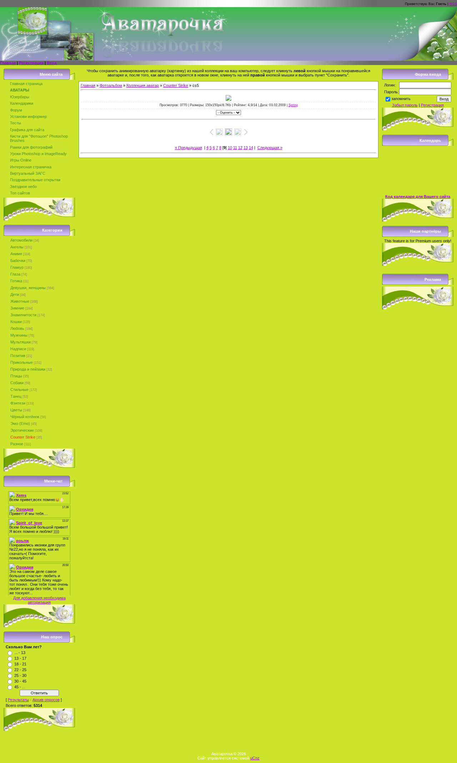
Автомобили (21, 240)
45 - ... (19, 687)
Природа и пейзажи (27, 369)
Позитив (17, 355)
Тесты (15, 123)
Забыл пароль (405, 105)
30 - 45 (20, 681)
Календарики (21, 103)
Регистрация (31, 63)
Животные (19, 301)
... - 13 (19, 652)
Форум (16, 110)
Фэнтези (17, 403)
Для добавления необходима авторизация (39, 600)
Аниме (16, 254)
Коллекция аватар (142, 85)
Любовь (17, 328)
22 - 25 (20, 670)
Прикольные (21, 362)
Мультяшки (20, 342)
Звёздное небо (23, 186)
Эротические (22, 430)
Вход (52, 63)
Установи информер (28, 116)
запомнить (401, 98)
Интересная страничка (30, 167)
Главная (8, 63)
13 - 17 (20, 658)
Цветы (16, 410)
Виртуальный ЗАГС (27, 173)
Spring (293, 105)
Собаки (17, 383)
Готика (16, 281)
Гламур (17, 267)
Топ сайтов (20, 193)
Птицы (16, 376)
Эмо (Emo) (20, 423)
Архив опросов (46, 700)
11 (235, 147)
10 (230, 147)
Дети (14, 294)
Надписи (18, 349)
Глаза (15, 274)
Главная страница (26, 83)
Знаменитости (23, 315)
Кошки (16, 321)
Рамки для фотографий (31, 147)
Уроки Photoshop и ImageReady (38, 154)
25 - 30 (20, 675)
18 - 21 (20, 664)
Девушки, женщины (28, 288)
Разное (16, 444)
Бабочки (17, 260)
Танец (15, 396)
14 (251, 147)
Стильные (19, 389)
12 (240, 147)
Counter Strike (22, 437)
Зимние (17, 308)
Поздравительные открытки (35, 180)
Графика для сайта (27, 130)
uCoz (255, 758)
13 (245, 147)
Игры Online (20, 160)
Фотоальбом (111, 85)
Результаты (18, 700)
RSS (453, 4)
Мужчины (18, 335)
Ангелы (17, 247)
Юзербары (19, 97)
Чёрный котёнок (24, 417)
